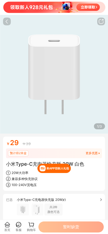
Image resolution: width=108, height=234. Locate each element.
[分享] (101, 21)
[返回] (7, 21)
